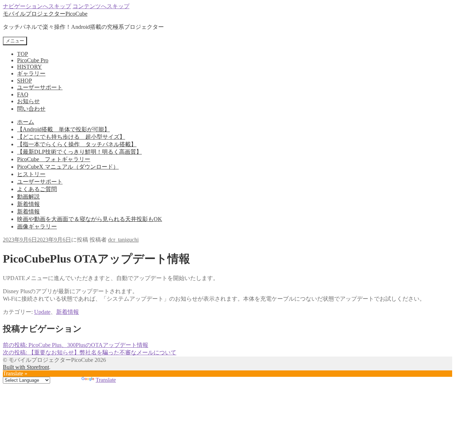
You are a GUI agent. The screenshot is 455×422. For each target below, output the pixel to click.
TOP (22, 54)
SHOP (24, 81)
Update (42, 312)
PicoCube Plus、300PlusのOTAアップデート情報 (75, 345)
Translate (106, 380)
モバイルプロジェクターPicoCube (45, 14)
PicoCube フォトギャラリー (53, 159)
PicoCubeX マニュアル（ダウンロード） (68, 167)
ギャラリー (31, 73)
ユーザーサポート (40, 87)
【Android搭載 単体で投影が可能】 (63, 129)
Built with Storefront (26, 367)
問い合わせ (31, 109)
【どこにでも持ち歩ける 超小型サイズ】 (71, 137)
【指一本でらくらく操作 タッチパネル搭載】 (76, 144)
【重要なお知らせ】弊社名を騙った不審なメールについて (89, 352)
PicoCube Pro (32, 60)
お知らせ (28, 101)
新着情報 (28, 204)
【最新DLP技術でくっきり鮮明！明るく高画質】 (79, 152)
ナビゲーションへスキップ (37, 6)
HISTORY (29, 67)
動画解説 (28, 197)
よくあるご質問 (37, 189)
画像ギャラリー (37, 226)
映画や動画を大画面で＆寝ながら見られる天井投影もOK (89, 219)
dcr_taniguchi (123, 240)
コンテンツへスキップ (101, 6)
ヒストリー (31, 174)
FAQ (22, 94)
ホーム (25, 122)
